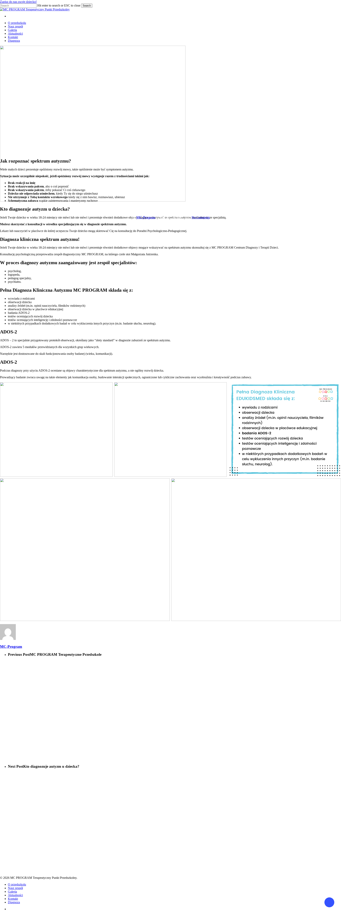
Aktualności (170, 205)
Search (87, 5)
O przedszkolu (17, 884)
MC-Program (145, 217)
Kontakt (13, 898)
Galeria (12, 891)
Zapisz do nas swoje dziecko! (18, 1)
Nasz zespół (15, 888)
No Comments (201, 217)
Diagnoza (14, 902)
